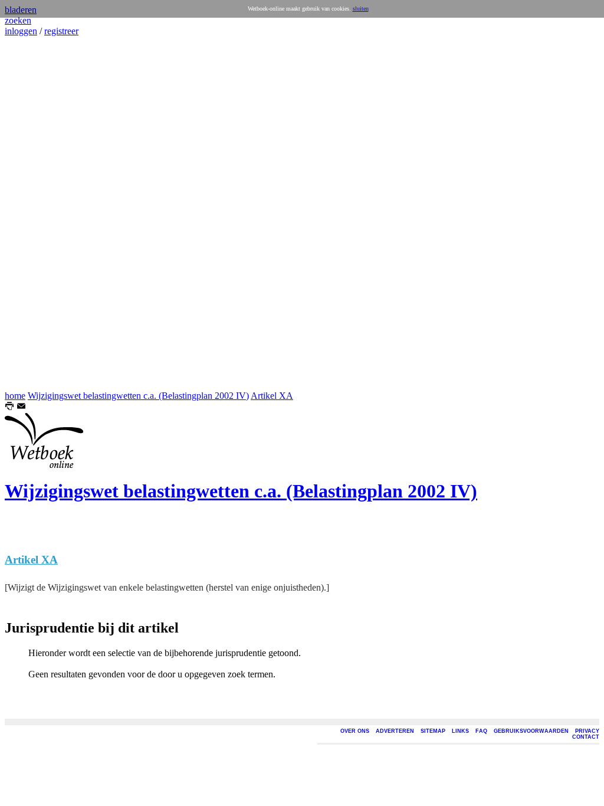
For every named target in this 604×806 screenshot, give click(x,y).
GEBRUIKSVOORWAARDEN (531, 731)
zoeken (18, 20)
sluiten (361, 8)
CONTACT (585, 737)
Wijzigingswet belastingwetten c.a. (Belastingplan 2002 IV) (138, 396)
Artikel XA (272, 396)
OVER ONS (354, 731)
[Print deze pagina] (9, 407)
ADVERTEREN (395, 731)
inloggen (21, 31)
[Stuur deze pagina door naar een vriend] (21, 407)
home (15, 396)
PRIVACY (587, 731)
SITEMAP (433, 731)
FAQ (481, 731)
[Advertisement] (40, 214)
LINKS (460, 731)
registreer (61, 31)
